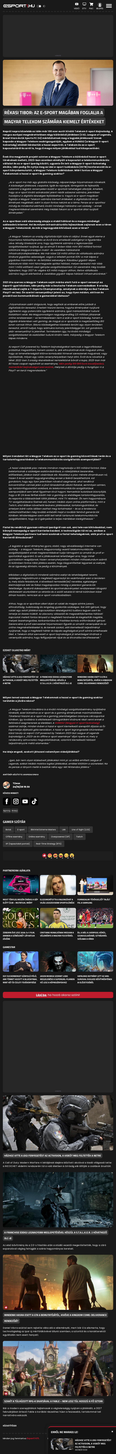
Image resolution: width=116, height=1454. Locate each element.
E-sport (21, 829)
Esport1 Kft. (33, 1438)
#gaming (6, 811)
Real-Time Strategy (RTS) (49, 843)
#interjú (15, 811)
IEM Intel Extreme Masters (43, 829)
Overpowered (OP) (60, 836)
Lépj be (41, 995)
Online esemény (37, 836)
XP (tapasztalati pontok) (18, 843)
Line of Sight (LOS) (81, 829)
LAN (63, 829)
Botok (8, 829)
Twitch (79, 836)
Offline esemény (14, 836)
